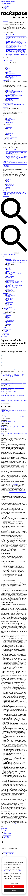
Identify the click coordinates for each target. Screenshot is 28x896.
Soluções (5, 21)
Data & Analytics (10, 96)
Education (8, 128)
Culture (8, 180)
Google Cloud (9, 78)
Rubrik (7, 72)
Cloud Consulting (10, 90)
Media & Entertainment (11, 137)
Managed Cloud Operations (12, 92)
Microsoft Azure (10, 77)
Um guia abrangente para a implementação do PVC (12, 388)
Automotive (9, 135)
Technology (9, 138)
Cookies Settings (14, 883)
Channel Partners (10, 184)
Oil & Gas (8, 120)
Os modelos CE (15, 484)
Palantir (8, 69)
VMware (8, 68)
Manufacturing (9, 133)
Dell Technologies (10, 73)
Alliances (8, 183)
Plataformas (6, 80)
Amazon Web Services (11, 76)
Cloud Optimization (10, 94)
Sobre (4, 167)
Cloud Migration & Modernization (14, 91)
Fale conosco (4, 254)
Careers (8, 187)
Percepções (6, 139)
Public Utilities (9, 122)
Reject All (14, 890)
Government (9, 127)
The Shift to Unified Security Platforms (9, 391)
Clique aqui (17, 823)
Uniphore (8, 71)
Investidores (6, 836)
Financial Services (10, 119)
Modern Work (9, 100)
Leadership (8, 181)
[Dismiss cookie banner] (23, 860)
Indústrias (5, 107)
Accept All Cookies (14, 886)
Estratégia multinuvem (8, 850)
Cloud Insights (4, 336)
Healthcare (8, 118)
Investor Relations (10, 185)
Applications (9, 99)
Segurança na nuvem (8, 853)
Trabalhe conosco (7, 835)
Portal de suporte (7, 833)
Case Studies (16, 156)
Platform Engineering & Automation (14, 95)
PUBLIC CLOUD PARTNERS (13, 75)
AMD (7, 67)
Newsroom (8, 188)
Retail (7, 134)
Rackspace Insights (16, 151)
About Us (8, 179)
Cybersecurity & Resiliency (12, 98)
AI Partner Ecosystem (8, 60)
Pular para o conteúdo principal (8, 1)
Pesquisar (17, 252)
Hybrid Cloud (4, 828)
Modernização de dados (8, 852)
